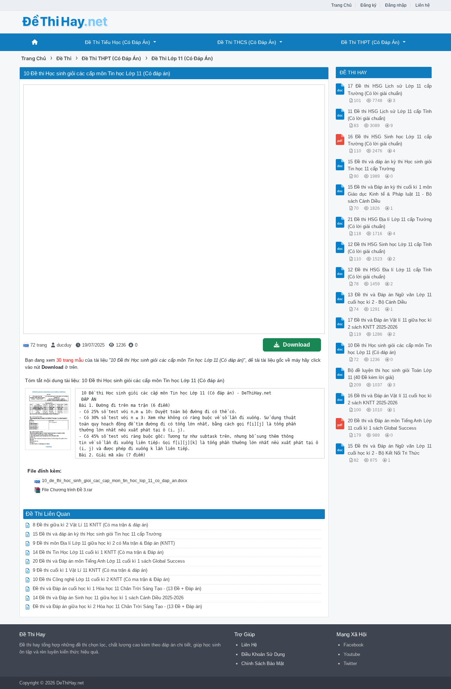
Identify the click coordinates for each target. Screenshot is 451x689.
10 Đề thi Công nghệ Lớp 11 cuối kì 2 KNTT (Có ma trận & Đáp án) (101, 579)
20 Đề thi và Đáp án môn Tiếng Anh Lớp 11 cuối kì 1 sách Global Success (109, 561)
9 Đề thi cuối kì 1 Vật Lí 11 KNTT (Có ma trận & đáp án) (90, 570)
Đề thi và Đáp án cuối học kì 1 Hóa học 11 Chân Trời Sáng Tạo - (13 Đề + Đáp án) (117, 588)
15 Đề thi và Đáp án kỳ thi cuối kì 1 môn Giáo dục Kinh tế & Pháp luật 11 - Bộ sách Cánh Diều (390, 194)
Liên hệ (422, 5)
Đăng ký (368, 5)
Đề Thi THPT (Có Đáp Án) (370, 42)
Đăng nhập (396, 5)
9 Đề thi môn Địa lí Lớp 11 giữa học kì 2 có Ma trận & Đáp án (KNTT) (104, 543)
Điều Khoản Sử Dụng (263, 654)
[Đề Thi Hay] (75, 21)
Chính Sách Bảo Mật (262, 663)
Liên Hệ (249, 644)
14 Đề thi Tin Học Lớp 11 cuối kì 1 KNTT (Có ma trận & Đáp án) (98, 552)
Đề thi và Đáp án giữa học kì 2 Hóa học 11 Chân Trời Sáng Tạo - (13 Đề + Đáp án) (117, 606)
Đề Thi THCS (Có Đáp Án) (246, 42)
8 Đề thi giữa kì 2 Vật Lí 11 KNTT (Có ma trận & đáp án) (90, 524)
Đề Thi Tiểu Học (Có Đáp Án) (117, 42)
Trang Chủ (341, 5)
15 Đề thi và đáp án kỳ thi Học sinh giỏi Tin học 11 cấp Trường (97, 534)
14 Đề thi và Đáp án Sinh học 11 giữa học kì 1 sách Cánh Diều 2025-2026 (108, 597)
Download (296, 345)
